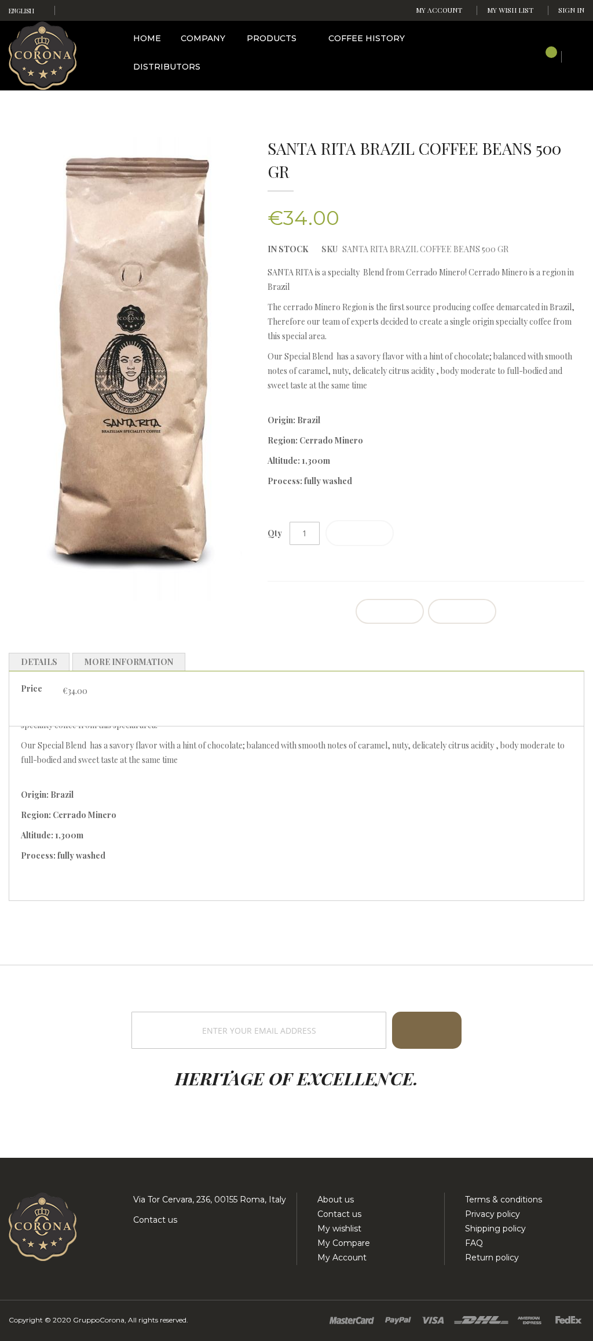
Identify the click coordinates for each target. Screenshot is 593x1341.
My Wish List (510, 9)
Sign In (571, 9)
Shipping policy (495, 1228)
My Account (439, 9)
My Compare (343, 1243)
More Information (129, 661)
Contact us (154, 1220)
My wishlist (339, 1228)
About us (335, 1199)
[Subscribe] (427, 1030)
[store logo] (42, 54)
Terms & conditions (503, 1199)
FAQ (474, 1243)
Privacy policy (492, 1214)
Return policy (492, 1257)
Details (39, 661)
